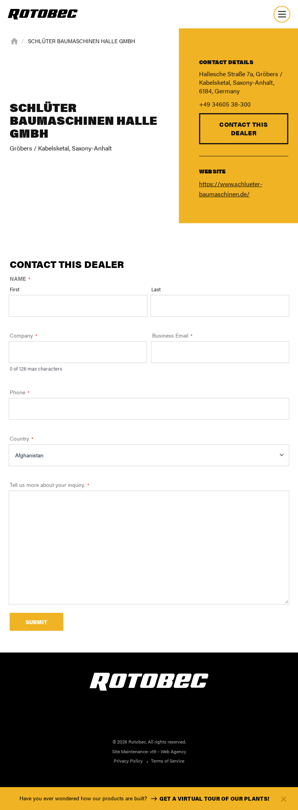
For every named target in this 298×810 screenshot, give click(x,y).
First (14, 289)
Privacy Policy (128, 760)
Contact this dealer (243, 128)
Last (156, 289)
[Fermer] (283, 799)
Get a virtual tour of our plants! (214, 798)
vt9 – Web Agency (168, 751)
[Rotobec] (43, 14)
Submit (36, 622)
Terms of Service (167, 760)
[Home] (14, 40)
